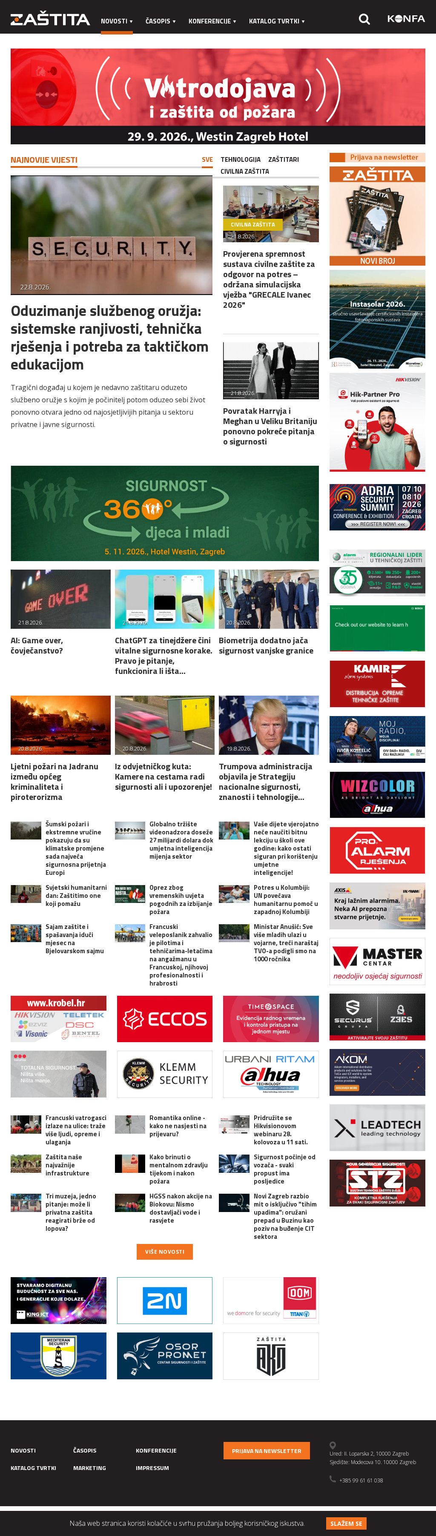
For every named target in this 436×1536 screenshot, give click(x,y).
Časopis (158, 21)
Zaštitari (283, 159)
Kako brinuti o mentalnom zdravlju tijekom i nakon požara (178, 1169)
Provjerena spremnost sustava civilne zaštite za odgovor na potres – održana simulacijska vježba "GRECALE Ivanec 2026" (269, 279)
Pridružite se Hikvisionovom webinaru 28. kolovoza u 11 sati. (281, 1130)
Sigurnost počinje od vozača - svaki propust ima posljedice (285, 1169)
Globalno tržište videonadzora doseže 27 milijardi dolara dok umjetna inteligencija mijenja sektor (181, 840)
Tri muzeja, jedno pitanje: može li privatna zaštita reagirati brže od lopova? (71, 1212)
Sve (207, 159)
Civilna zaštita (245, 171)
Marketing (118, 38)
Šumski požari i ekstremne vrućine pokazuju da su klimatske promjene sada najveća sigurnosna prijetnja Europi (76, 848)
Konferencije (210, 21)
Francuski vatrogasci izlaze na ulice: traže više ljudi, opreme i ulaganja (76, 1130)
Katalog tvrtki (274, 21)
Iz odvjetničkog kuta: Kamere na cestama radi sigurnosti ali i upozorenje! (163, 776)
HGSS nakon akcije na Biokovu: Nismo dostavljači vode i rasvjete (180, 1208)
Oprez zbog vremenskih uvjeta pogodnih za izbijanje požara (180, 900)
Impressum (167, 38)
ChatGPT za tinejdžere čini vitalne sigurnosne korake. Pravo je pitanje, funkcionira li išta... (163, 655)
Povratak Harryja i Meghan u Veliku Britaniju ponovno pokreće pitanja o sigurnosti (270, 426)
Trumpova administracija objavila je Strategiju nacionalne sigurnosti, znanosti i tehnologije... (266, 781)
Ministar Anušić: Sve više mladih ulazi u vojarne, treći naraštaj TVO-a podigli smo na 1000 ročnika (286, 943)
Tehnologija (241, 159)
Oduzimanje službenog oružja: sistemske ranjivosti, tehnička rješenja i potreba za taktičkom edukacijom (110, 337)
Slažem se (346, 1523)
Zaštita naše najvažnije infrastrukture (67, 1165)
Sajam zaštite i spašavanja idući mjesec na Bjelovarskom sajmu (75, 939)
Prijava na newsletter (266, 1450)
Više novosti (164, 1251)
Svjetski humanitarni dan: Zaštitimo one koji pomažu (76, 895)
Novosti (114, 21)
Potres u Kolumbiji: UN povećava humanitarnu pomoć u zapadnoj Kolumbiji (286, 900)
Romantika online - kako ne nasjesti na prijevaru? (178, 1126)
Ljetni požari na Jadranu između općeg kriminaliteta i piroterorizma (54, 781)
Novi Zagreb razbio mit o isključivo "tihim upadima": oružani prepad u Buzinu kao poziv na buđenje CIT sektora (285, 1216)
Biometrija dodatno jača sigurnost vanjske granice (266, 645)
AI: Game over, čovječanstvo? (37, 645)
